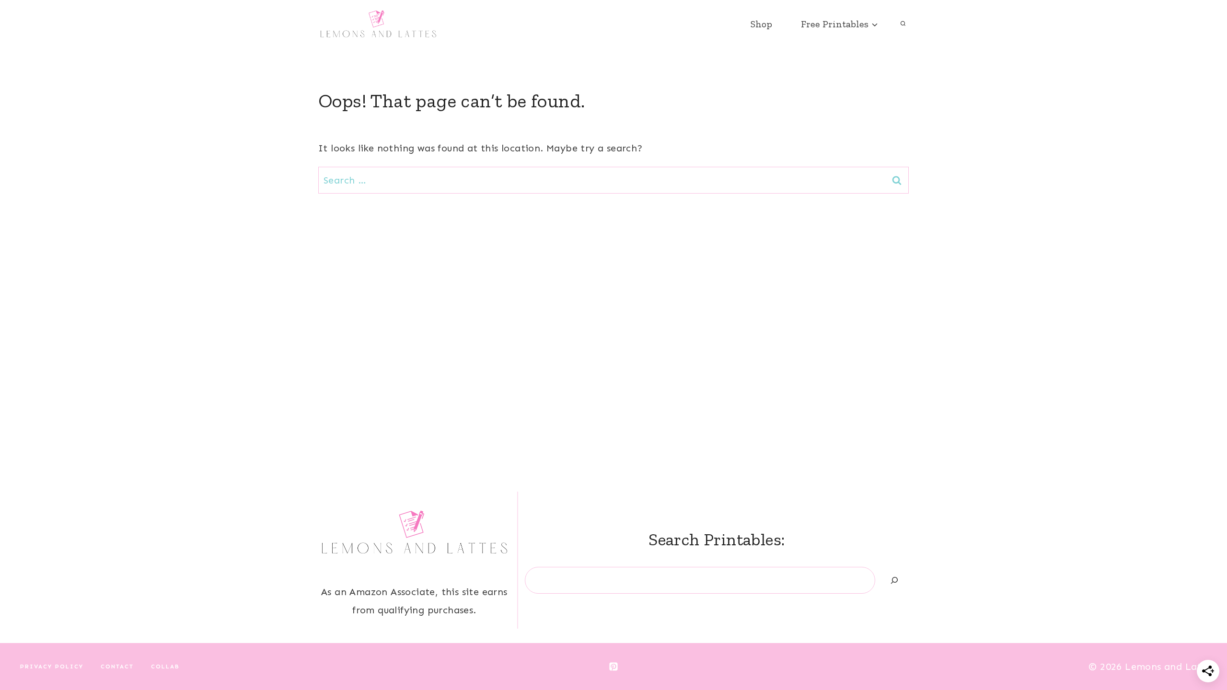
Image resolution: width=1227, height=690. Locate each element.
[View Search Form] (903, 24)
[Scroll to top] (1203, 651)
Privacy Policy (51, 666)
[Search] (894, 580)
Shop (761, 24)
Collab (165, 666)
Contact (117, 666)
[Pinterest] (613, 666)
